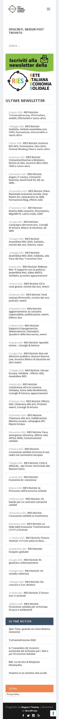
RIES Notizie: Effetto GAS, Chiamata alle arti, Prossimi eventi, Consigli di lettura (29, 404)
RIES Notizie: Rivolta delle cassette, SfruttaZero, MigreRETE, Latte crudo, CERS (29, 210)
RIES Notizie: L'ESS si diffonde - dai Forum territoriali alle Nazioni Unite (29, 465)
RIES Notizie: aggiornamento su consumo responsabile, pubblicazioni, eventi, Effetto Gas (29, 313)
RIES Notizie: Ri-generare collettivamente (25, 561)
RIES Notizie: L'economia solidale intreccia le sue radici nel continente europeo (29, 451)
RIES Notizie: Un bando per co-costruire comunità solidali (28, 501)
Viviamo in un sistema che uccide (28, 672)
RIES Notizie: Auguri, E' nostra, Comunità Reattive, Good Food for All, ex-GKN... (27, 178)
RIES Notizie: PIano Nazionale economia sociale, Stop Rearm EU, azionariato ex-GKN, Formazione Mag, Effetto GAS (29, 195)
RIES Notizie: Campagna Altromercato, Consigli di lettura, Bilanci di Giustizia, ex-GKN (28, 226)
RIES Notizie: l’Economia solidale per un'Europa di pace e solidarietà (28, 606)
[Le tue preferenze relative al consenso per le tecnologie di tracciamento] (53, 713)
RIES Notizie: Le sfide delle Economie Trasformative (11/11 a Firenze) (29, 526)
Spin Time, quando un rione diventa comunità (29, 630)
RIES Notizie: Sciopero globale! (25, 550)
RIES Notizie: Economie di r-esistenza (23, 478)
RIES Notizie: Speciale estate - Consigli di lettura (28, 344)
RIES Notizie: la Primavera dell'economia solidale (28, 489)
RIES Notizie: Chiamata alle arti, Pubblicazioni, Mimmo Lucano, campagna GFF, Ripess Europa (28, 420)
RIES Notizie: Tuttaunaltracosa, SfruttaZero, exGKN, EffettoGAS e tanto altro (27, 115)
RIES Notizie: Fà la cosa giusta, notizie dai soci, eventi (29, 285)
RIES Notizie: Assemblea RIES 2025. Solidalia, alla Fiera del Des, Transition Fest (29, 255)
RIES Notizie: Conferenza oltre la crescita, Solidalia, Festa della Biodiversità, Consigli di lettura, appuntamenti (28, 389)
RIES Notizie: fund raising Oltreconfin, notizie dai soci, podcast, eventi (29, 297)
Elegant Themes (30, 707)
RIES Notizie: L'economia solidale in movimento (28, 514)
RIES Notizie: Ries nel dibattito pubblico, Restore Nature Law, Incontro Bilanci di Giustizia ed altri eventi (29, 358)
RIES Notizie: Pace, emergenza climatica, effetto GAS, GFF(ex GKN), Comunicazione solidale (28, 437)
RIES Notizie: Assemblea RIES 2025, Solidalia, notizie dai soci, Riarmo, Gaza (26, 241)
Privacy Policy (13, 694)
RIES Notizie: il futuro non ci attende (29, 594)
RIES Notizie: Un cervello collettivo (26, 572)
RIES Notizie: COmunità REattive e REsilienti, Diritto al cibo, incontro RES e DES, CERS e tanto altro (28, 162)
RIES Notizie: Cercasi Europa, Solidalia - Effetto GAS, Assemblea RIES (29, 373)
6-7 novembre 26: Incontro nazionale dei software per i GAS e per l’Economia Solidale (28, 650)
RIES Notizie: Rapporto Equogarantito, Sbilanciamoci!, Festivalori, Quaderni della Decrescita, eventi (28, 330)
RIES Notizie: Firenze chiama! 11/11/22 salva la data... (29, 539)
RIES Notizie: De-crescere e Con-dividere (26, 583)
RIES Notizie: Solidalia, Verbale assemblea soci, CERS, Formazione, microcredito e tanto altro (28, 131)
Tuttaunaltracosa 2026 (22, 640)
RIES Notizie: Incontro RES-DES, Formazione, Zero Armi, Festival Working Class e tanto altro (29, 146)
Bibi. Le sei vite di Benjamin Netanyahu (24, 663)
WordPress (31, 710)
